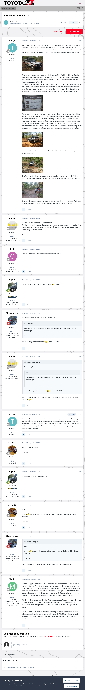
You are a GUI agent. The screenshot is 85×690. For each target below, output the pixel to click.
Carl (12, 249)
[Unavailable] (32, 63)
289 (13, 597)
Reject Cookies (71, 686)
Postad (31, 40)
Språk (33, 676)
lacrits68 (12, 443)
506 (13, 267)
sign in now (49, 636)
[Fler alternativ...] (80, 40)
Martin (12, 579)
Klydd (12, 280)
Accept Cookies (72, 680)
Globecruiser (12, 313)
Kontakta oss (42, 676)
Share (64, 22)
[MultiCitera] (23, 209)
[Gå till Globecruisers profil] (12, 320)
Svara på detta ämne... (22, 645)
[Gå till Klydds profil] (12, 287)
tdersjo (14, 21)
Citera (29, 210)
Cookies (51, 676)
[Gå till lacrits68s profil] (12, 450)
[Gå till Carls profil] (12, 256)
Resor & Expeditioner (31, 24)
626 (13, 331)
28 (13, 461)
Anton (12, 218)
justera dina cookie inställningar (15, 686)
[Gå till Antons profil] (12, 225)
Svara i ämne (74, 31)
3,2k (13, 300)
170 (13, 236)
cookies (17, 684)
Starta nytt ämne (56, 31)
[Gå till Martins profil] (12, 586)
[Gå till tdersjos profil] (6, 22)
